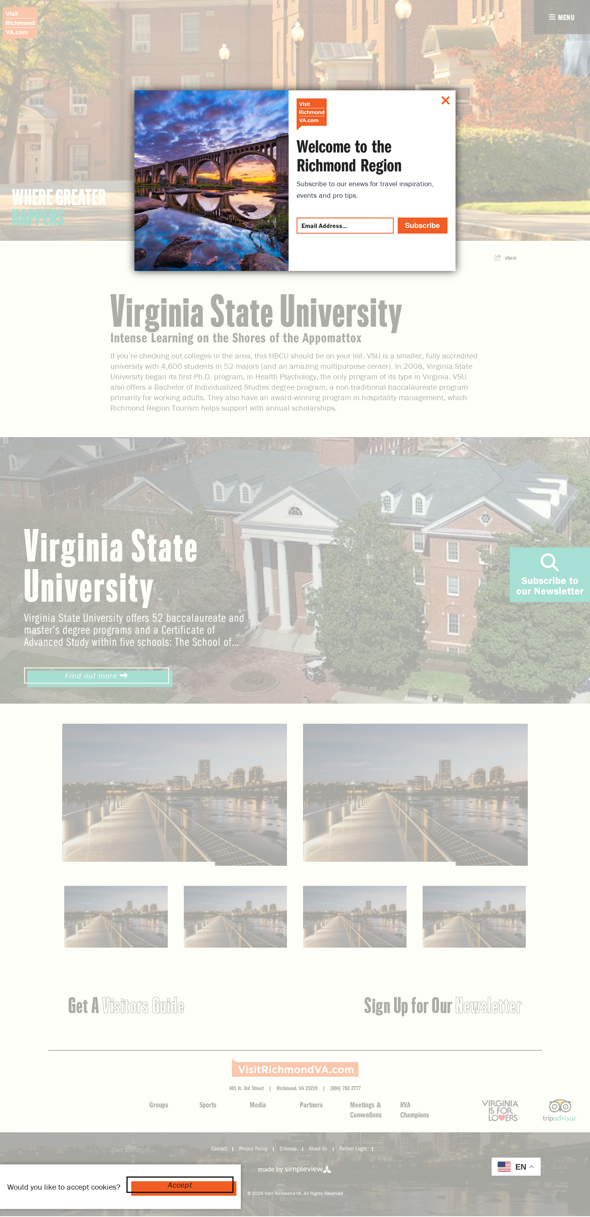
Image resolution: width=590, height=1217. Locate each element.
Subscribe (422, 225)
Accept (180, 1185)
